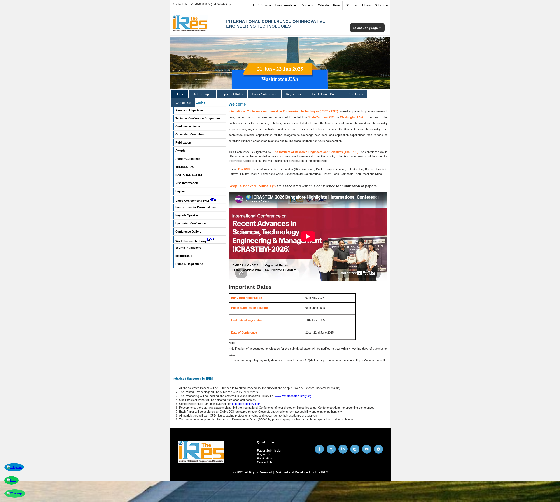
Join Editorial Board (325, 94)
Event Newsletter (286, 5)
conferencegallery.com (246, 403)
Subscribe (381, 5)
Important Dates (232, 94)
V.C (347, 5)
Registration (294, 94)
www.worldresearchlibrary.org (293, 396)
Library (366, 5)
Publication (264, 458)
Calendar (323, 5)
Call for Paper (202, 94)
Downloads (355, 94)
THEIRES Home (260, 5)
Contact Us (183, 102)
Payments (307, 5)
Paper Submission (264, 94)
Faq (355, 5)
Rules (336, 5)
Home (180, 94)
